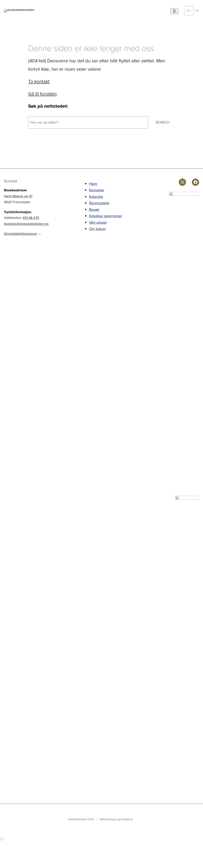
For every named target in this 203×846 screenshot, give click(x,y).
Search (162, 122)
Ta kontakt (39, 81)
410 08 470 (31, 217)
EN (197, 10)
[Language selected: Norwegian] (101, 839)
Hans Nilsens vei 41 (18, 196)
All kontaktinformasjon (20, 233)
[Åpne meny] (174, 11)
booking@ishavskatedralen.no (26, 223)
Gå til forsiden (42, 93)
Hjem (93, 183)
